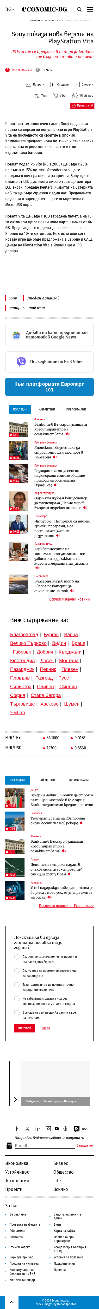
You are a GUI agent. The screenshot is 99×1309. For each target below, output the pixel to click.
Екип (57, 1225)
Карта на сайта (64, 1231)
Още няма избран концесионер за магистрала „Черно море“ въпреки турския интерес (60, 503)
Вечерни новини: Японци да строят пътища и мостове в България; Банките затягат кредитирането (62, 800)
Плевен (70, 669)
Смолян (68, 686)
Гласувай (24, 1028)
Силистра (20, 686)
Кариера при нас (21, 1257)
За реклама (18, 1214)
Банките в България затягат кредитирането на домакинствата (60, 429)
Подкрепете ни (64, 1264)
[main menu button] (90, 9)
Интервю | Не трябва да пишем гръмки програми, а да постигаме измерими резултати (62, 528)
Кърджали (70, 651)
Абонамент (17, 1231)
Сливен (45, 686)
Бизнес (60, 1163)
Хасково (49, 704)
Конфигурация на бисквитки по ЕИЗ (22, 1272)
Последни (20, 409)
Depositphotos (66, 1304)
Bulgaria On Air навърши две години (52, 1101)
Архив (46, 1028)
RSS (84, 1129)
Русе (63, 678)
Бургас (51, 634)
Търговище (22, 704)
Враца (78, 643)
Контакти (16, 1237)
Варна (71, 634)
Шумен (72, 704)
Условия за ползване (68, 1257)
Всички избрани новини (69, 599)
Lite (57, 1180)
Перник (48, 669)
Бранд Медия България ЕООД (70, 1249)
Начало (35, 20)
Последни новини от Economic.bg (66, 906)
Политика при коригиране (64, 1239)
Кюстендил (22, 660)
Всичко (60, 1189)
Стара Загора (46, 695)
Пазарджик (22, 669)
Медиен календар (22, 1280)
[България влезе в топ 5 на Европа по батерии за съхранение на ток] (18, 584)
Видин (59, 643)
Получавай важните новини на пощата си (49, 1138)
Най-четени (46, 409)
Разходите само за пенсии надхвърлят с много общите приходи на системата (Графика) (59, 478)
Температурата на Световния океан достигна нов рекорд (58, 820)
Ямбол (17, 712)
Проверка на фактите (25, 1225)
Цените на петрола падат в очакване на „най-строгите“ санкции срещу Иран (56, 869)
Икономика (16, 1163)
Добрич (45, 651)
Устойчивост (18, 1172)
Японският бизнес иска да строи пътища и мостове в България (58, 452)
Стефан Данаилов (43, 298)
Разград (44, 678)
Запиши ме (85, 1145)
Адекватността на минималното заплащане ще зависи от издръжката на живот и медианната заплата (61, 556)
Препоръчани (76, 409)
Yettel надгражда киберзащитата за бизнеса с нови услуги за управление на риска (62, 892)
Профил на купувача (24, 1264)
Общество (63, 1172)
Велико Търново (28, 643)
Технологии (52, 20)
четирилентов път (27, 307)
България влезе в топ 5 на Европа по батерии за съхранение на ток (56, 586)
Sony (13, 298)
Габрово (22, 651)
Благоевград (24, 634)
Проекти (14, 1189)
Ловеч (47, 660)
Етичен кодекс (20, 1247)
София (17, 695)
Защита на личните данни (67, 1216)
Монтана (69, 660)
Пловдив (20, 678)
